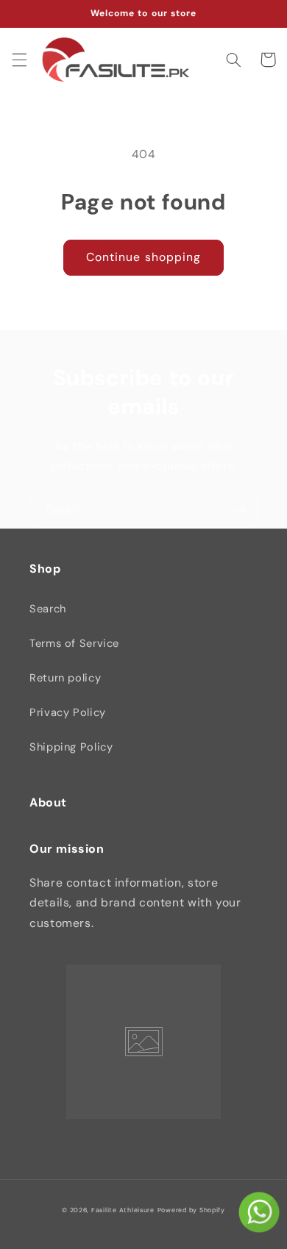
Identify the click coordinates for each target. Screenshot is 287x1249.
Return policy (65, 677)
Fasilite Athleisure (123, 1210)
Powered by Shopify (191, 1210)
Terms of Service (74, 643)
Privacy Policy (67, 712)
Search (47, 608)
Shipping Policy (71, 747)
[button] (19, 59)
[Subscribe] (240, 510)
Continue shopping (143, 257)
